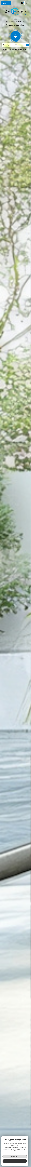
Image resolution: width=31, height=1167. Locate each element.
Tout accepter (14, 1161)
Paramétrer (14, 1156)
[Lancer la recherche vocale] (15, 35)
